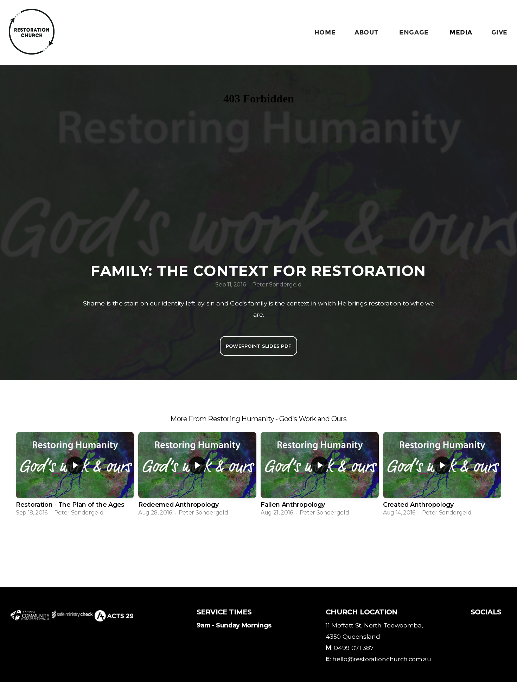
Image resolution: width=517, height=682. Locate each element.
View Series (258, 541)
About (367, 32)
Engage (414, 32)
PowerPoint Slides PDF (258, 346)
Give (499, 32)
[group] (75, 476)
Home (325, 32)
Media (460, 32)
